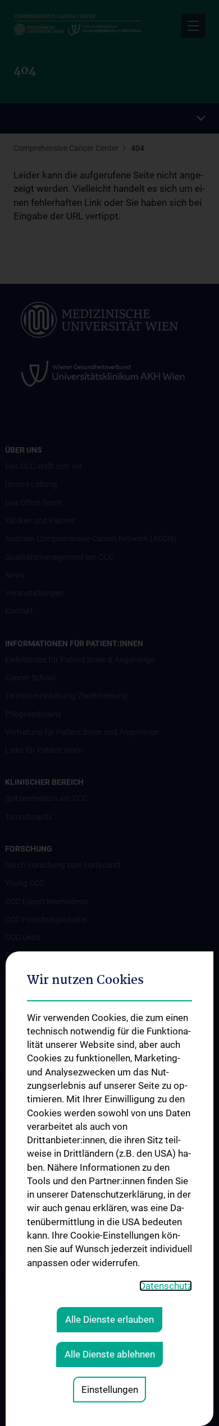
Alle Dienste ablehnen (110, 1354)
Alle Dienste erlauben (109, 1319)
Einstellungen (109, 1389)
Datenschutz (165, 1285)
